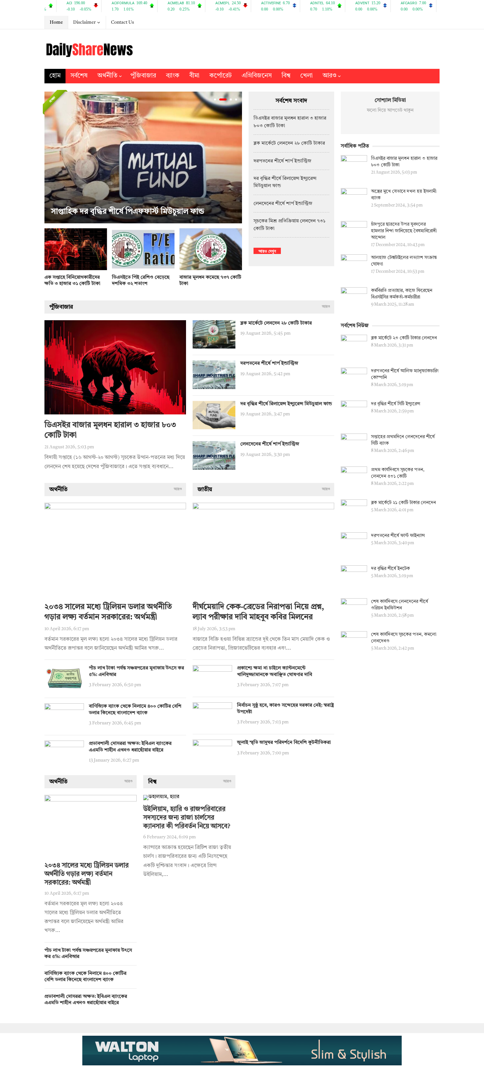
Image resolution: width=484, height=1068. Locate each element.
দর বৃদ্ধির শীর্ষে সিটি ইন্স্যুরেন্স (395, 404)
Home (56, 22)
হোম (55, 76)
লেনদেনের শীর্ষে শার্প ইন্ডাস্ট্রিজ (283, 203)
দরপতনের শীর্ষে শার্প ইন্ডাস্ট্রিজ (282, 161)
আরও (329, 76)
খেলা (306, 76)
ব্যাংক (172, 76)
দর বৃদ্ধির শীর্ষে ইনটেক (390, 568)
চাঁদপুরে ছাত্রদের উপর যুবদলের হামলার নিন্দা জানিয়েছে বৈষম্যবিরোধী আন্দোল (404, 231)
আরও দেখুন (267, 251)
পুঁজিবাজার (143, 76)
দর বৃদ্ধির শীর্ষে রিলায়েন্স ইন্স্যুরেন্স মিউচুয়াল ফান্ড (286, 404)
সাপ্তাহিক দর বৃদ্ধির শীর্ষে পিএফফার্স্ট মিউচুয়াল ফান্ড (127, 212)
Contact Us (122, 22)
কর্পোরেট (220, 76)
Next (235, 157)
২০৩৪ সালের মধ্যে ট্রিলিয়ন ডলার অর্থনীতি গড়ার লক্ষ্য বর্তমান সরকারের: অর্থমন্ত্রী (86, 874)
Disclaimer (84, 22)
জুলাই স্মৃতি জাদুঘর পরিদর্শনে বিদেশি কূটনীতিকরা (284, 742)
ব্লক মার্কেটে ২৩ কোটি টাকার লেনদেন (404, 338)
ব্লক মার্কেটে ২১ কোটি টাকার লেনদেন (403, 502)
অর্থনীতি (107, 76)
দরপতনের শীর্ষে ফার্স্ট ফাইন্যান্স (398, 535)
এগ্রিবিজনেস (257, 76)
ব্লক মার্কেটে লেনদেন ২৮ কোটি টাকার (289, 143)
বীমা (194, 76)
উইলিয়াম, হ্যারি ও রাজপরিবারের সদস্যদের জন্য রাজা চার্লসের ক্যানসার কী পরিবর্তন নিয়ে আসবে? (186, 818)
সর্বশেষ (79, 76)
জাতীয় (205, 489)
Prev (51, 157)
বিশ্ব (286, 76)
